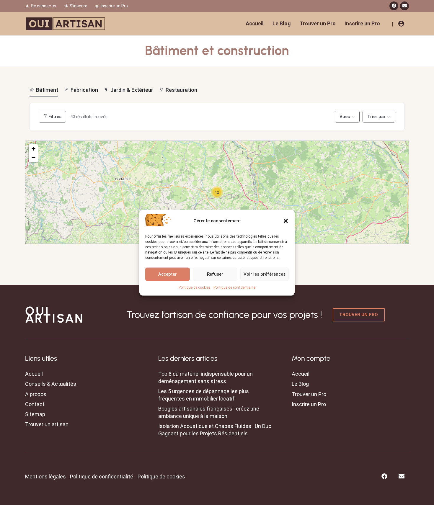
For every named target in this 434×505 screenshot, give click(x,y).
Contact (35, 404)
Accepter (167, 274)
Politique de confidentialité (234, 287)
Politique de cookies (195, 287)
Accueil (34, 374)
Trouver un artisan (46, 424)
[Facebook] (393, 5)
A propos (35, 394)
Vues (345, 116)
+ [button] (33, 148)
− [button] (33, 157)
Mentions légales (45, 476)
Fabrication (84, 90)
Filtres (54, 116)
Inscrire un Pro (309, 404)
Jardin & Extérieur (131, 90)
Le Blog (300, 384)
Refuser (215, 274)
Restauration (181, 90)
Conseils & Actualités (50, 384)
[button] (286, 221)
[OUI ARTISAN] (65, 23)
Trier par (376, 116)
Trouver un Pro (309, 394)
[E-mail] (404, 5)
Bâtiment (47, 90)
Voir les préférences (264, 274)
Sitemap (35, 414)
